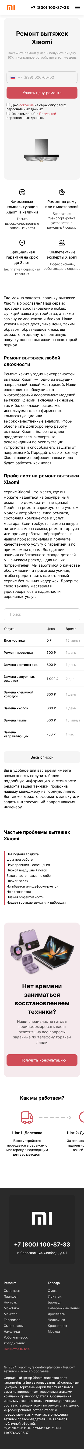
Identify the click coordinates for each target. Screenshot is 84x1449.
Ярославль (56, 1314)
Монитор (11, 1314)
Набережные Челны (64, 1308)
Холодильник (14, 1343)
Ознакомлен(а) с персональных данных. (31, 116)
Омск (52, 1291)
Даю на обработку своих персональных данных (36, 107)
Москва (54, 1331)
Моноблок (12, 1308)
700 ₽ (51, 734)
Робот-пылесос (16, 1337)
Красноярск (57, 1326)
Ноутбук (10, 1302)
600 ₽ (51, 665)
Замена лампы (15, 720)
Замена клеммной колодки (18, 694)
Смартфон (12, 1291)
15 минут (73, 640)
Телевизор (12, 1320)
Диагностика (14, 640)
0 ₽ (49, 640)
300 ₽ (51, 694)
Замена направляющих (16, 734)
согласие (26, 105)
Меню (77, 7)
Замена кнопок (16, 708)
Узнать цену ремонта (42, 92)
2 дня (70, 679)
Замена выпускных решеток (19, 678)
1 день (71, 652)
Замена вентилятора (21, 665)
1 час (70, 734)
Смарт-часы (14, 1326)
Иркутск (55, 1296)
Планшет (11, 1296)
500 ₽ (51, 652)
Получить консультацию (43, 1060)
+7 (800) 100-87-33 (50, 7)
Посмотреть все (17, 1349)
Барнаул (54, 1302)
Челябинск (56, 1320)
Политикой (47, 114)
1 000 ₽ (52, 679)
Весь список (42, 757)
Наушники (12, 1331)
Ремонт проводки (18, 652)
